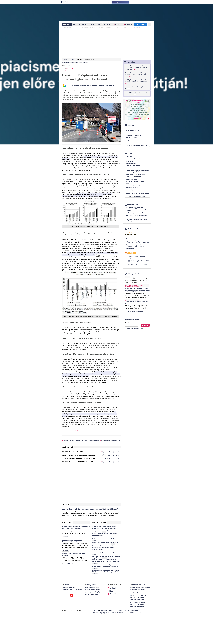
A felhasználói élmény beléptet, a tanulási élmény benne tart (137, 301)
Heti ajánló (131, 62)
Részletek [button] (107, 452)
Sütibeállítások (119, 612)
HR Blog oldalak (133, 274)
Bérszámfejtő (132, 128)
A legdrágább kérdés (137, 277)
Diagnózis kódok (133, 319)
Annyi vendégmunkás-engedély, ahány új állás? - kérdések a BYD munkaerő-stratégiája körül (106, 571)
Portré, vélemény (121, 27)
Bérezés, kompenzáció (104, 27)
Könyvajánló (92, 585)
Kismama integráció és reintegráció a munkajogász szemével (136, 220)
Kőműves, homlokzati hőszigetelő (135, 159)
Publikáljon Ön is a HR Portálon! (110, 440)
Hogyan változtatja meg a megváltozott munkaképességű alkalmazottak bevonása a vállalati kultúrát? (137, 290)
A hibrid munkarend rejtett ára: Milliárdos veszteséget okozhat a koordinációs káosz (104, 552)
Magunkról (119, 610)
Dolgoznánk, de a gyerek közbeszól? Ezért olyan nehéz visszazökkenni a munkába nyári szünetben (106, 547)
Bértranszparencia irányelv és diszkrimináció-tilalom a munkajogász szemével (137, 208)
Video (67, 585)
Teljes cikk (65, 536)
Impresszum (103, 610)
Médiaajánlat (110, 612)
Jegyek (117, 452)
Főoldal (65, 59)
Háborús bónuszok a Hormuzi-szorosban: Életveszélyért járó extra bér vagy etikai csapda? (106, 561)
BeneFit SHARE (141, 24)
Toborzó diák (132, 137)
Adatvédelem (134, 610)
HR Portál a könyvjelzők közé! (90, 440)
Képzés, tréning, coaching (87, 27)
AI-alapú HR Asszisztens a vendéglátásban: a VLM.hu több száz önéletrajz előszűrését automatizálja (137, 67)
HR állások (131, 125)
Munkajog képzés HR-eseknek (134, 213)
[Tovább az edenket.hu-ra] (137, 233)
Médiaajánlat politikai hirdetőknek (134, 612)
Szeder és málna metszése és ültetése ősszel (136, 237)
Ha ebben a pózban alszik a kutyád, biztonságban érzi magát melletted (135, 257)
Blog (87, 2)
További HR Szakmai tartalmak (134, 311)
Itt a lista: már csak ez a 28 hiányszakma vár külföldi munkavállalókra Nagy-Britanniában (105, 566)
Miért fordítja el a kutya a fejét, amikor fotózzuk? (136, 265)
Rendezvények (132, 205)
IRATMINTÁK (128, 24)
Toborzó (131, 133)
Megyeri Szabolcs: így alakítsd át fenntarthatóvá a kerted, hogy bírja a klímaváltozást (136, 246)
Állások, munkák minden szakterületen (137, 193)
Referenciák (111, 610)
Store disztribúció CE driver (136, 174)
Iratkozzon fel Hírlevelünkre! (71, 440)
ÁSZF (97, 610)
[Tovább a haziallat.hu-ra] (137, 253)
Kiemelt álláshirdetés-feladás (137, 196)
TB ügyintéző (132, 130)
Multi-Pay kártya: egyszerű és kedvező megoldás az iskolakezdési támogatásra (136, 81)
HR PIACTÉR (107, 24)
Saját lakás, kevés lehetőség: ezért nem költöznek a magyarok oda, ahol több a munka (106, 538)
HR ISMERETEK (83, 24)
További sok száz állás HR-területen (137, 145)
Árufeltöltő (132, 190)
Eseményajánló (67, 447)
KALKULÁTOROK (95, 24)
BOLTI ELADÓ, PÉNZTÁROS (136, 177)
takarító (128, 168)
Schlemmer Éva (70, 69)
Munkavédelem (138, 27)
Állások (130, 154)
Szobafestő (129, 156)
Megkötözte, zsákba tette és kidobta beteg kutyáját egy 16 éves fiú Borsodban (137, 261)
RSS (94, 610)
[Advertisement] (91, 484)
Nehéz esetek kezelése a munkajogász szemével (137, 216)
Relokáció (72, 59)
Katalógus (106, 2)
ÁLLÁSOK (118, 24)
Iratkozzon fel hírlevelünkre (100, 614)
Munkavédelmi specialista (136, 135)
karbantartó (129, 161)
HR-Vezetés (67, 27)
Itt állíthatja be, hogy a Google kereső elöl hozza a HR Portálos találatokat (93, 85)
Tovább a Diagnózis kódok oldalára (134, 328)
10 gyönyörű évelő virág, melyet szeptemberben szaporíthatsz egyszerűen (137, 241)
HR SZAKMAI (66, 24)
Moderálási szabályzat (99, 612)
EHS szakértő (132, 179)
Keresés (127, 323)
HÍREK (74, 24)
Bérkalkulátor (96, 2)
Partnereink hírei (134, 229)
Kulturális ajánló (138, 585)
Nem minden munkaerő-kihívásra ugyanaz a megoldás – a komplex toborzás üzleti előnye (137, 74)
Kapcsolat (126, 610)
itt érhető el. (76, 431)
